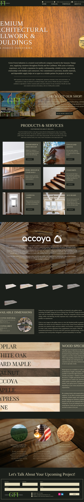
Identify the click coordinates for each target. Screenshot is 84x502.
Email (41, 481)
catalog (17, 256)
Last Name (24, 481)
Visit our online (12, 256)
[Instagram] (59, 494)
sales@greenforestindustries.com (43, 494)
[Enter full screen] (33, 115)
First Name (7, 481)
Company (6, 487)
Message (41, 487)
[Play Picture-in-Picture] (31, 115)
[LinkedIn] (62, 494)
